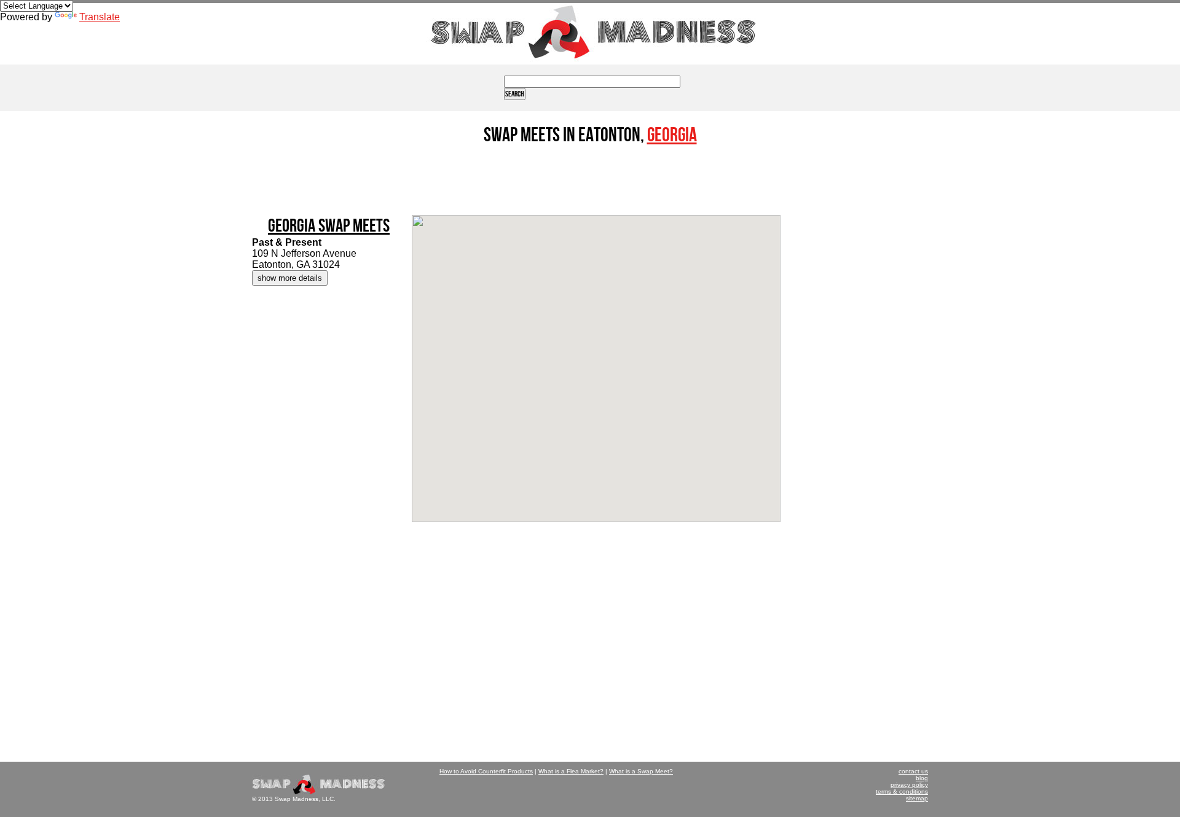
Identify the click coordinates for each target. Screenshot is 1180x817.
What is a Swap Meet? (641, 771)
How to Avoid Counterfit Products (486, 771)
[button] (596, 358)
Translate (99, 17)
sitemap (917, 798)
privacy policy (909, 784)
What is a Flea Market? (571, 771)
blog (922, 778)
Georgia (672, 135)
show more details (290, 278)
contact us (913, 771)
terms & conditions (902, 791)
